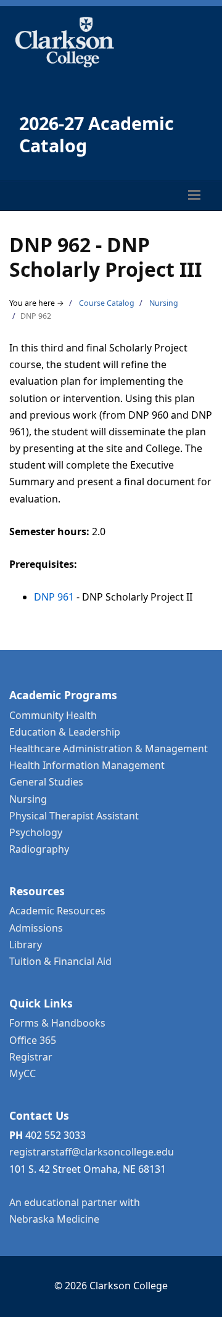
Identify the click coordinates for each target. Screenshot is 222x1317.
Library (25, 944)
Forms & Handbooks (57, 1023)
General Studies (46, 782)
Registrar (30, 1057)
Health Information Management (87, 765)
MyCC (22, 1073)
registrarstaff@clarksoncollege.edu (91, 1152)
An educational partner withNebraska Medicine (74, 1211)
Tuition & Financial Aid (60, 961)
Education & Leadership (64, 732)
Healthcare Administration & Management (108, 748)
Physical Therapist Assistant (74, 816)
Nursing (163, 303)
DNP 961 (54, 597)
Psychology (35, 832)
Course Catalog (106, 303)
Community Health (53, 715)
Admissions (36, 928)
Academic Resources (57, 910)
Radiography (39, 849)
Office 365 (32, 1040)
